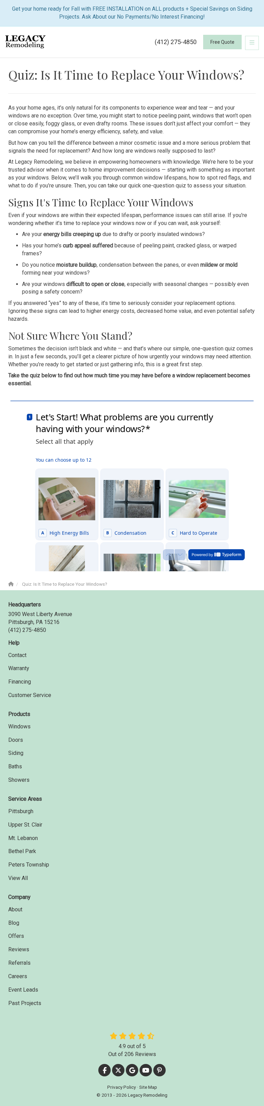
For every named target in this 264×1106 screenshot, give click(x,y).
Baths (15, 766)
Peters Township (28, 864)
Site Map (148, 1087)
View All (18, 878)
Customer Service (29, 695)
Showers (19, 780)
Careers (17, 976)
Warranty (18, 668)
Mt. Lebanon (23, 838)
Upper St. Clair (25, 824)
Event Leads (23, 989)
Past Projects (24, 1003)
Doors (15, 740)
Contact (17, 655)
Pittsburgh (20, 811)
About (15, 909)
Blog (13, 923)
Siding (15, 753)
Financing (19, 681)
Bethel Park (22, 851)
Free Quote (222, 42)
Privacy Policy (121, 1087)
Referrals (19, 963)
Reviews (18, 949)
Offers (16, 936)
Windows (19, 726)
